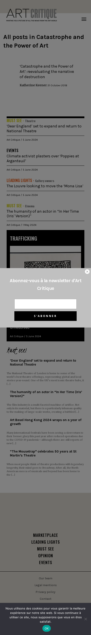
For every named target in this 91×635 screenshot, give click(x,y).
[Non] (85, 619)
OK (47, 628)
